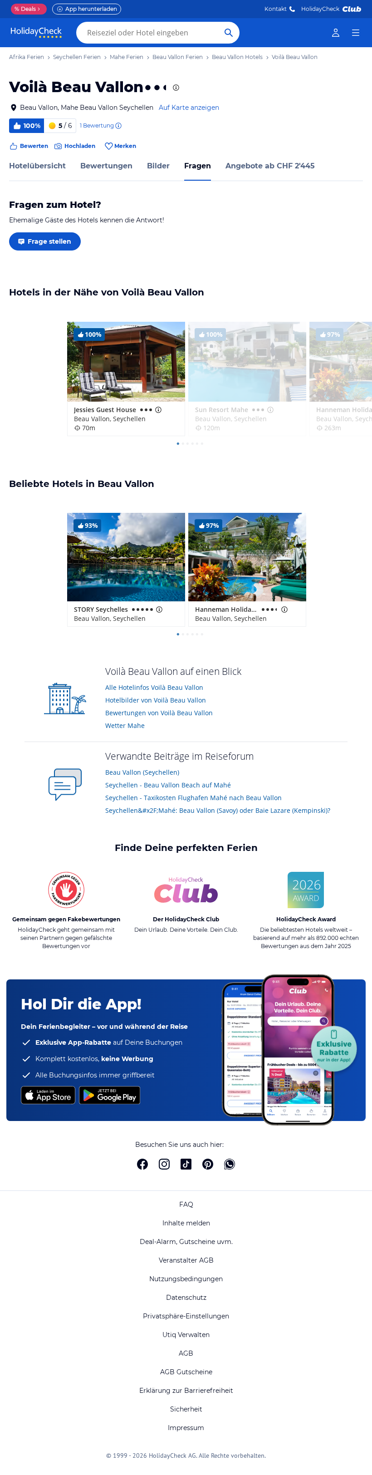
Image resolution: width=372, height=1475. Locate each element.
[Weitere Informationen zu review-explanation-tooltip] (118, 125)
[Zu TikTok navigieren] (186, 1164)
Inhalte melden (186, 1223)
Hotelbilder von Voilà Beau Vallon (155, 700)
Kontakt (275, 8)
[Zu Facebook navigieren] (142, 1164)
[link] (336, 33)
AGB (186, 1353)
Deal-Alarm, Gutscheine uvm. (186, 1242)
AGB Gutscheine (186, 1372)
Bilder (158, 166)
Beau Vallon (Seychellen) (142, 772)
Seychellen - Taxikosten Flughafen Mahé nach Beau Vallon (193, 797)
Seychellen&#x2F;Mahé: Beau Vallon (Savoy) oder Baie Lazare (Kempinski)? (217, 810)
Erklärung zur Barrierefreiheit (186, 1390)
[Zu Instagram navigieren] (164, 1164)
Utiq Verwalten (186, 1335)
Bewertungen (106, 166)
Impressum (186, 1428)
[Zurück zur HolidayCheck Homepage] (36, 32)
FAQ (186, 1204)
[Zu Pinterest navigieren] (208, 1164)
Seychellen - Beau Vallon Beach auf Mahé (168, 785)
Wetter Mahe (125, 725)
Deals (25, 8)
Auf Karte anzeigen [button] (189, 107)
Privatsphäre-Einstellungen (186, 1316)
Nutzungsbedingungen (186, 1279)
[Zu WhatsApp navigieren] (229, 1164)
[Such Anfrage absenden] (229, 33)
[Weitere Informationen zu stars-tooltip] (175, 87)
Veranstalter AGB (186, 1260)
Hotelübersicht (37, 166)
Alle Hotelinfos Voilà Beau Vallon (154, 687)
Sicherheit (186, 1409)
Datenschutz (186, 1297)
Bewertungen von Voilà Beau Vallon (159, 712)
